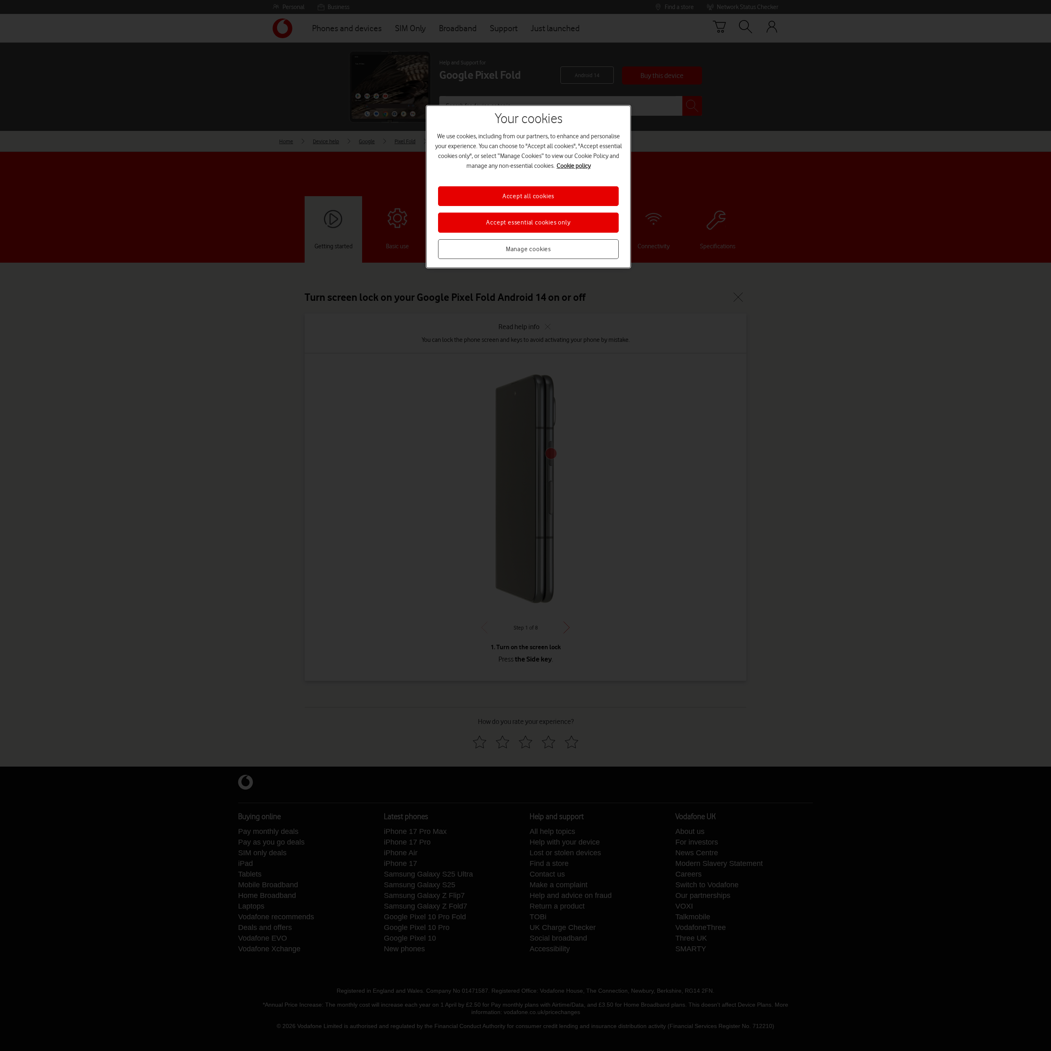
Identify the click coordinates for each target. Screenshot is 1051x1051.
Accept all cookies (528, 196)
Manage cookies (528, 249)
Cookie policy (574, 165)
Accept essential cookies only (528, 222)
